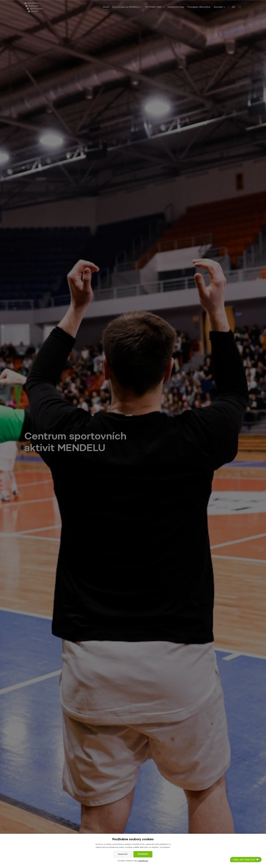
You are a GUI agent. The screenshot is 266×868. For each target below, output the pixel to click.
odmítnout (143, 861)
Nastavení (122, 854)
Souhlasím (143, 854)
